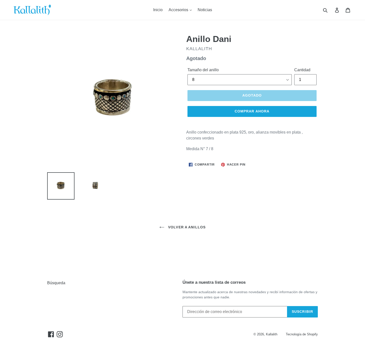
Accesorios (179, 10)
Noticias (205, 10)
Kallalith (271, 334)
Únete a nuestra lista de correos (214, 282)
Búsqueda (56, 283)
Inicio (158, 10)
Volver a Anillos (186, 227)
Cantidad (302, 70)
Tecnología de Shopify (302, 334)
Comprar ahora (252, 111)
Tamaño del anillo (203, 70)
